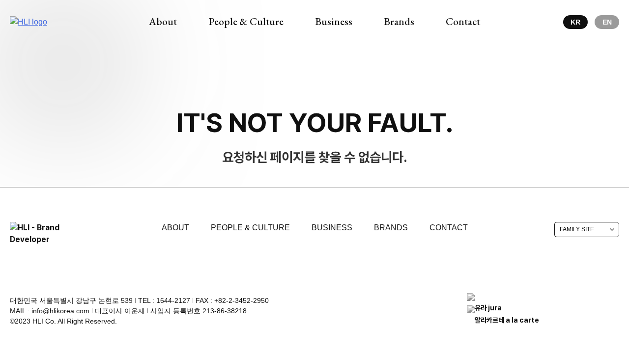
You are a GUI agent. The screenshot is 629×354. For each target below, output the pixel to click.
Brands (391, 227)
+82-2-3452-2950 (241, 300)
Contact (448, 227)
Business (332, 227)
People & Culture (250, 227)
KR (575, 22)
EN (607, 22)
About (175, 227)
